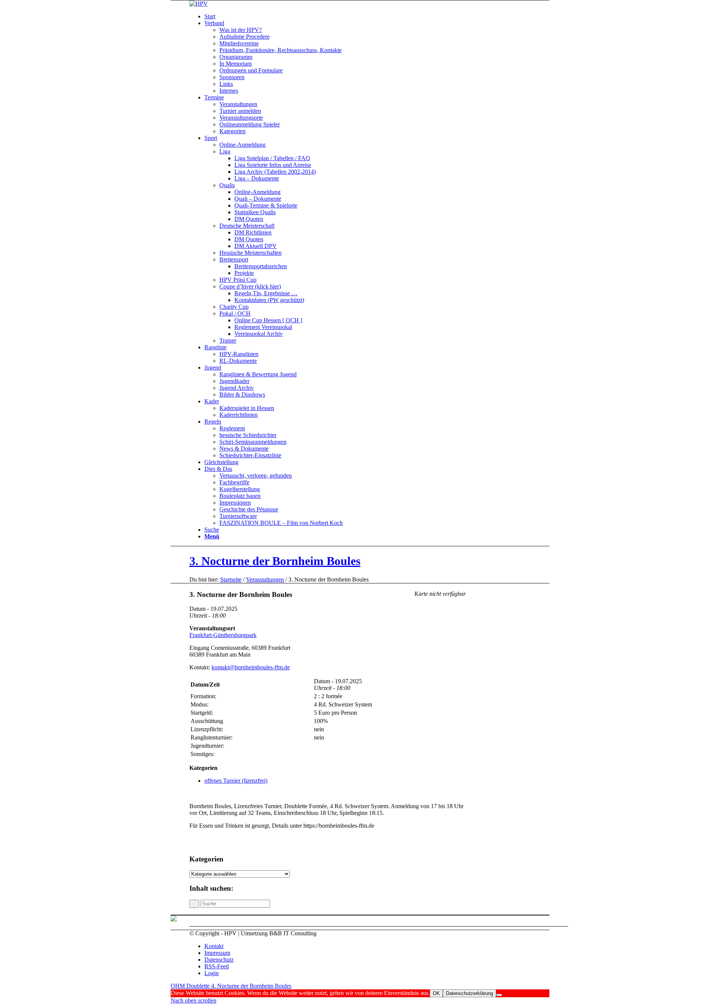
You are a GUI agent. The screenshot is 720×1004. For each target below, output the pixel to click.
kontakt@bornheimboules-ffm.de (251, 667)
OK (436, 993)
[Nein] (499, 995)
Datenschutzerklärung (469, 993)
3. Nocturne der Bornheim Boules (274, 561)
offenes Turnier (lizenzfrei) (235, 780)
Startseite (231, 579)
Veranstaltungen (265, 579)
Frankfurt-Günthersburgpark (222, 635)
